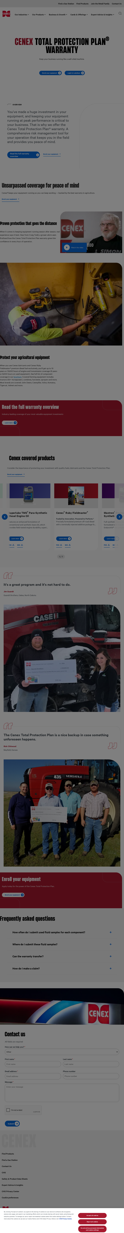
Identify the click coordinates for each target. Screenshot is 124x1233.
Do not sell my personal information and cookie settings (92, 1229)
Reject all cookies (92, 1222)
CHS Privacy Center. (65, 1219)
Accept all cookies (92, 1215)
